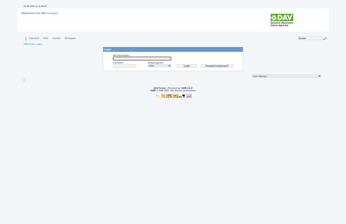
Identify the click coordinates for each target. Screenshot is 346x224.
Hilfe (45, 38)
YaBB (153, 90)
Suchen (56, 38)
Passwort (118, 62)
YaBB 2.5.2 (186, 88)
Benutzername (121, 55)
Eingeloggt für (155, 62)
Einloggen (52, 13)
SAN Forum (29, 44)
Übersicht (34, 38)
